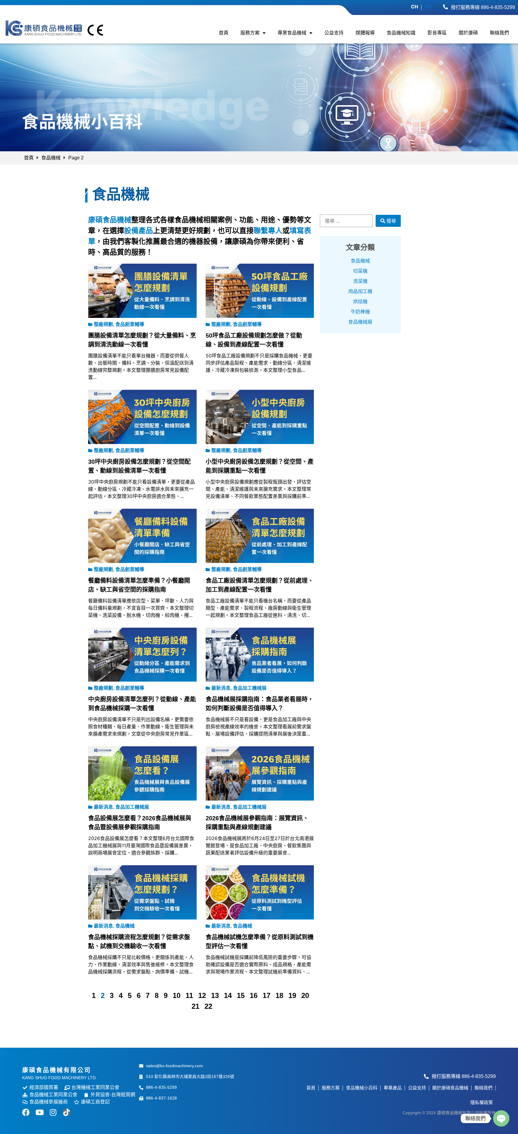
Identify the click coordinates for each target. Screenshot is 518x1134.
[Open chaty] (501, 1118)
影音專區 (437, 32)
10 (176, 995)
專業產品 (393, 1087)
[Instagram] (53, 1112)
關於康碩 (468, 32)
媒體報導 (365, 32)
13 (215, 995)
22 (208, 1006)
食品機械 (51, 157)
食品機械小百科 (361, 1087)
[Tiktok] (66, 1112)
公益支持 (334, 32)
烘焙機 (360, 301)
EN (427, 7)
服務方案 (250, 32)
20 (305, 995)
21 (195, 1006)
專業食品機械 (292, 32)
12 (202, 995)
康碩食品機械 (109, 220)
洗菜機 (360, 281)
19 (292, 995)
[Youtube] (39, 1112)
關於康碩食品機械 (450, 1087)
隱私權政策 (481, 1102)
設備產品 (138, 231)
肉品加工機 (360, 291)
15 (241, 995)
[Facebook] (26, 1112)
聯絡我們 (499, 32)
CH (414, 7)
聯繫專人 (268, 231)
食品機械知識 (401, 32)
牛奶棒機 (360, 311)
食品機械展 (360, 321)
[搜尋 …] (346, 221)
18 (279, 995)
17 (266, 995)
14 (228, 995)
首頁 (223, 32)
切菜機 (360, 271)
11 (189, 995)
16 (254, 995)
